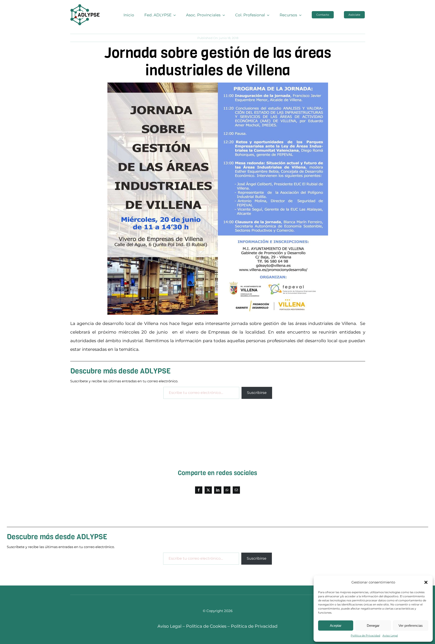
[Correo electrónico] (236, 490)
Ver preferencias (411, 625)
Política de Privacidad (365, 635)
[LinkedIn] (217, 490)
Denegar (373, 625)
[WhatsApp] (227, 490)
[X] (208, 490)
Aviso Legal (390, 635)
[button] (426, 582)
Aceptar (335, 625)
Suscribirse (257, 392)
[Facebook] (198, 490)
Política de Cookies (206, 626)
